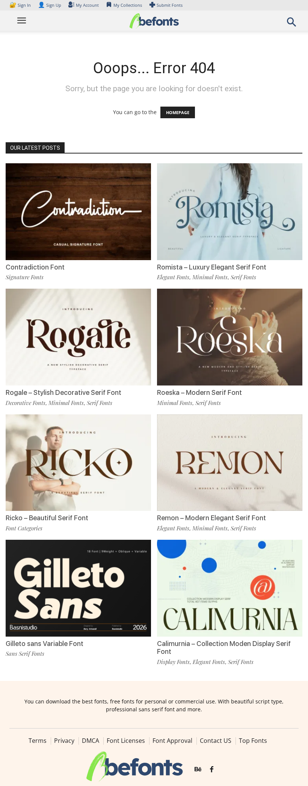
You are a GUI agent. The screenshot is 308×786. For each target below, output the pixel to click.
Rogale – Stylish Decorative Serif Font (63, 392)
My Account (87, 5)
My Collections (127, 5)
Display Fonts (173, 662)
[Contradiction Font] (78, 211)
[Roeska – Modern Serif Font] (229, 336)
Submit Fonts (170, 5)
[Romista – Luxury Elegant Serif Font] (229, 211)
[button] (291, 24)
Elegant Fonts (173, 277)
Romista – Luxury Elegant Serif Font (211, 267)
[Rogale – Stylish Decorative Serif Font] (78, 336)
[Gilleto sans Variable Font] (78, 587)
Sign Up (49, 5)
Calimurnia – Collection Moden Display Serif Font (224, 648)
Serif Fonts (243, 277)
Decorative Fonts (25, 403)
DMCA (90, 740)
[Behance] (198, 769)
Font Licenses (126, 740)
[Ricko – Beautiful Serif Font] (78, 461)
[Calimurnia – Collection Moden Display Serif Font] (229, 587)
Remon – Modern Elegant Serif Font (211, 518)
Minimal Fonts (210, 277)
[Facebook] (211, 769)
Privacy (64, 740)
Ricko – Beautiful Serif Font (47, 518)
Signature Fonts (25, 277)
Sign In (20, 5)
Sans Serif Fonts (25, 653)
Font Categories (24, 528)
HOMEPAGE (177, 112)
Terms (38, 740)
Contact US (215, 740)
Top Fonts (253, 740)
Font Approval (172, 740)
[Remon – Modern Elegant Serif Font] (229, 461)
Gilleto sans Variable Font (44, 643)
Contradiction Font (35, 267)
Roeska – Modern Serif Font (199, 392)
